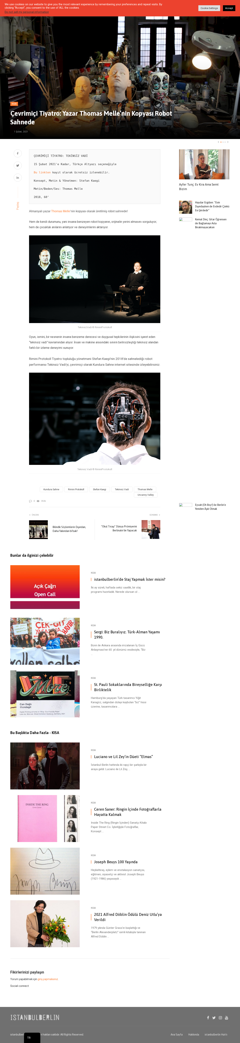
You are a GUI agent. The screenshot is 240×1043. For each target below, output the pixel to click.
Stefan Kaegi (99, 489)
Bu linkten (42, 172)
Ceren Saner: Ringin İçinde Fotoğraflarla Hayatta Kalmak (127, 812)
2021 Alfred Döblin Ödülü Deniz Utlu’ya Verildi (128, 917)
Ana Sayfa (177, 1034)
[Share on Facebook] (18, 153)
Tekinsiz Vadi (122, 489)
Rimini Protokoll (76, 489)
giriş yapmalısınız (48, 979)
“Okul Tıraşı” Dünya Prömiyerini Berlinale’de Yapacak (119, 528)
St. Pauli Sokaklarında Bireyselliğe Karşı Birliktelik (128, 687)
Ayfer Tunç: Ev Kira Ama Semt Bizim (199, 187)
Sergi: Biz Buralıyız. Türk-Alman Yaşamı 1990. (127, 634)
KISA (14, 104)
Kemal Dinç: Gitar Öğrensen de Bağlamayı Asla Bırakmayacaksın (210, 223)
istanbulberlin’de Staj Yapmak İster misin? (129, 579)
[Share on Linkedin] (18, 178)
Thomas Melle (60, 211)
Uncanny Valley (146, 495)
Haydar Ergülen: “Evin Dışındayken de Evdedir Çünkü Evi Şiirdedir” (212, 206)
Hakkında (193, 1034)
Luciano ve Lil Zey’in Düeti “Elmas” (123, 756)
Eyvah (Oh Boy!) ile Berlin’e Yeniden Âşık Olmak (210, 506)
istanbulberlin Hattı (216, 1034)
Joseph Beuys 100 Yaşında (116, 862)
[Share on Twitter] (18, 166)
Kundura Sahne (51, 489)
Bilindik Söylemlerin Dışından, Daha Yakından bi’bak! (69, 529)
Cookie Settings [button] (209, 8)
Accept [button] (229, 8)
